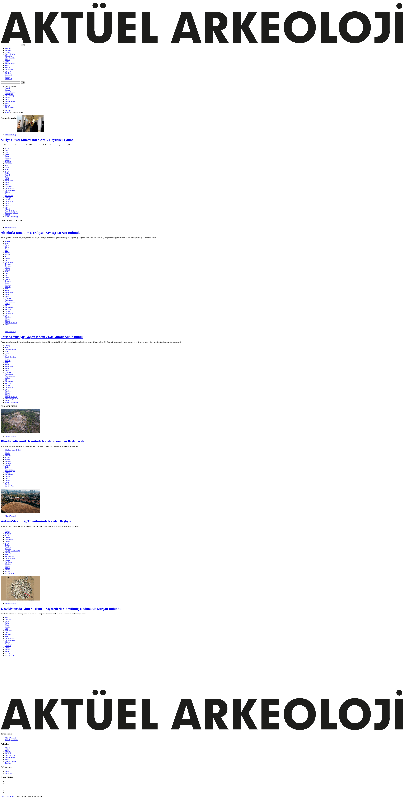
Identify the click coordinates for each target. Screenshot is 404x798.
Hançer (7, 254)
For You (7, 484)
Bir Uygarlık (9, 69)
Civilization (9, 201)
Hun (6, 629)
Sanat (7, 179)
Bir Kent (8, 73)
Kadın (7, 623)
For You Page (9, 486)
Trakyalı (8, 241)
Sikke (7, 347)
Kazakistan (8, 631)
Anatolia (8, 463)
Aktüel (7, 60)
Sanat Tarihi (9, 181)
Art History (9, 196)
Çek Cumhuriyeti (11, 349)
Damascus (8, 163)
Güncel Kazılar (10, 54)
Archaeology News (11, 213)
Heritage (8, 198)
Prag (6, 351)
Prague (7, 359)
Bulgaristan (9, 262)
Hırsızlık (8, 158)
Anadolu (8, 461)
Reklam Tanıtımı (10, 761)
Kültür (7, 184)
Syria (7, 165)
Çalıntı (7, 160)
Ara (23, 45)
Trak (6, 243)
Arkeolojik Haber (11, 211)
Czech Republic (10, 357)
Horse (7, 283)
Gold (6, 273)
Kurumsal (8, 75)
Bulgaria (8, 285)
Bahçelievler (9, 539)
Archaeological (10, 190)
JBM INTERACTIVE (8, 796)
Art (6, 194)
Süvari (7, 247)
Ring (6, 275)
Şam (6, 150)
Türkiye (7, 457)
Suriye (7, 152)
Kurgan (7, 627)
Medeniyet (8, 186)
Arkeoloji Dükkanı (11, 740)
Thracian (8, 264)
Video (7, 65)
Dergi (7, 62)
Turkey (7, 459)
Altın (6, 251)
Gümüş (7, 346)
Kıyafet (7, 621)
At (6, 260)
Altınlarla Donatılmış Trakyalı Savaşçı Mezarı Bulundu (41, 233)
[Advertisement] (64, 672)
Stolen (7, 173)
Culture (7, 199)
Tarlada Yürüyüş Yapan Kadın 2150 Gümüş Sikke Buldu (42, 337)
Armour (7, 279)
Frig (6, 530)
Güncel (7, 207)
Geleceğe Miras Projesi (12, 551)
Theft (7, 112)
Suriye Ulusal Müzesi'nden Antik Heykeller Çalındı (38, 140)
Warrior (7, 268)
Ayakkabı (8, 619)
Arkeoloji (8, 50)
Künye (7, 771)
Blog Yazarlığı (10, 58)
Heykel (7, 154)
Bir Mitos (8, 71)
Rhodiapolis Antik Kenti (13, 450)
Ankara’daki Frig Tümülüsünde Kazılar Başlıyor (36, 521)
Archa (7, 324)
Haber (7, 203)
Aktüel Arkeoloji (10, 135)
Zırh (6, 256)
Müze (7, 148)
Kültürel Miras (10, 63)
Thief (7, 169)
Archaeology (9, 188)
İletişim (7, 77)
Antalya (7, 454)
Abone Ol (8, 79)
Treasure (8, 281)
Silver (7, 353)
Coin (6, 355)
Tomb (7, 271)
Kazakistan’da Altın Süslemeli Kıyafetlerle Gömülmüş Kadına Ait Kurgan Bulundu (61, 609)
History (7, 192)
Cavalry (7, 270)
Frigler (7, 532)
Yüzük (7, 253)
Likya (7, 452)
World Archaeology (11, 216)
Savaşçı (7, 245)
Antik (7, 182)
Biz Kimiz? (9, 773)
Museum (8, 162)
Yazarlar (8, 52)
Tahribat (8, 67)
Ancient (7, 215)
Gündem (8, 205)
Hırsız (7, 156)
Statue (7, 167)
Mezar (7, 249)
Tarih (7, 177)
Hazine (7, 258)
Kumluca (8, 456)
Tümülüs (8, 534)
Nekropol (8, 537)
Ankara (7, 541)
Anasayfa (8, 48)
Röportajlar (9, 56)
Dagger (7, 277)
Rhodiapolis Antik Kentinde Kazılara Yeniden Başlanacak (42, 441)
